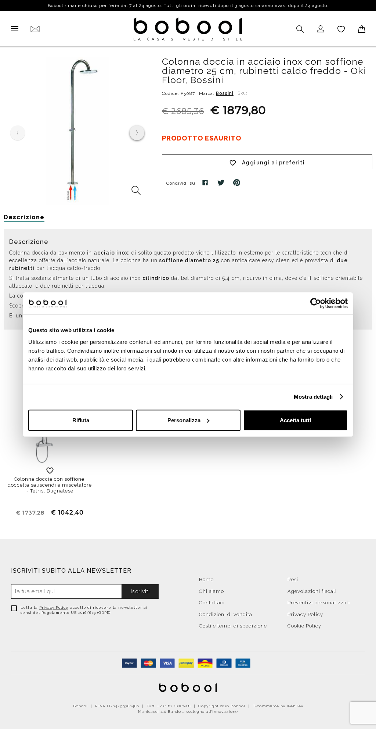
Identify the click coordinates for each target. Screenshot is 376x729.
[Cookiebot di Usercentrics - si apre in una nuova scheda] (315, 303)
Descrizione (24, 217)
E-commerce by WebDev (278, 706)
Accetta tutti (295, 420)
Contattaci (212, 602)
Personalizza (183, 420)
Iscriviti (140, 591)
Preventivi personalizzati (319, 602)
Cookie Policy (304, 626)
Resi (293, 579)
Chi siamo (211, 591)
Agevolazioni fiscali (312, 591)
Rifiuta (80, 420)
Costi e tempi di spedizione (233, 626)
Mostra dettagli (313, 397)
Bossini (225, 93)
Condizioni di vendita (225, 614)
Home (206, 579)
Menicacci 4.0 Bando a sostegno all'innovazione (188, 712)
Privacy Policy (53, 607)
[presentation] (137, 132)
